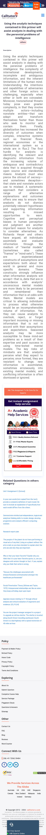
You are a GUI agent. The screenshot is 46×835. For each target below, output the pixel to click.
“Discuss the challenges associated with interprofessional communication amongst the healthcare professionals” (20, 575)
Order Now (36, 5)
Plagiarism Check (8, 703)
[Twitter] (10, 764)
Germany (28, 797)
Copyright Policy (8, 666)
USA (23, 790)
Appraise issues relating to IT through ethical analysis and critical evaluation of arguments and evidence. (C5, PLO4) (21, 601)
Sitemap (5, 712)
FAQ (3, 731)
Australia (11, 790)
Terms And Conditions (10, 671)
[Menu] (42, 15)
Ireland (19, 797)
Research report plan (11, 532)
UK (18, 790)
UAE (28, 790)
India (39, 793)
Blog (3, 735)
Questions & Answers (10, 707)
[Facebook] (4, 764)
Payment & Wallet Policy (11, 649)
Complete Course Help (10, 694)
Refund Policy (7, 653)
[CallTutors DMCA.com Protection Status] (39, 774)
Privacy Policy (7, 662)
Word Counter (7, 744)
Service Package (8, 699)
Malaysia (31, 793)
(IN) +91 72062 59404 (12, 758)
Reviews (5, 739)
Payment (40, 826)
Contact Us (6, 726)
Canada (10, 793)
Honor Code (6, 657)
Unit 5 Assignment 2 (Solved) (14, 491)
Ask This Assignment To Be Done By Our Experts (23, 391)
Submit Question (8, 690)
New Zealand (20, 793)
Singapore (36, 790)
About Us (5, 685)
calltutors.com (33, 810)
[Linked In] (16, 764)
